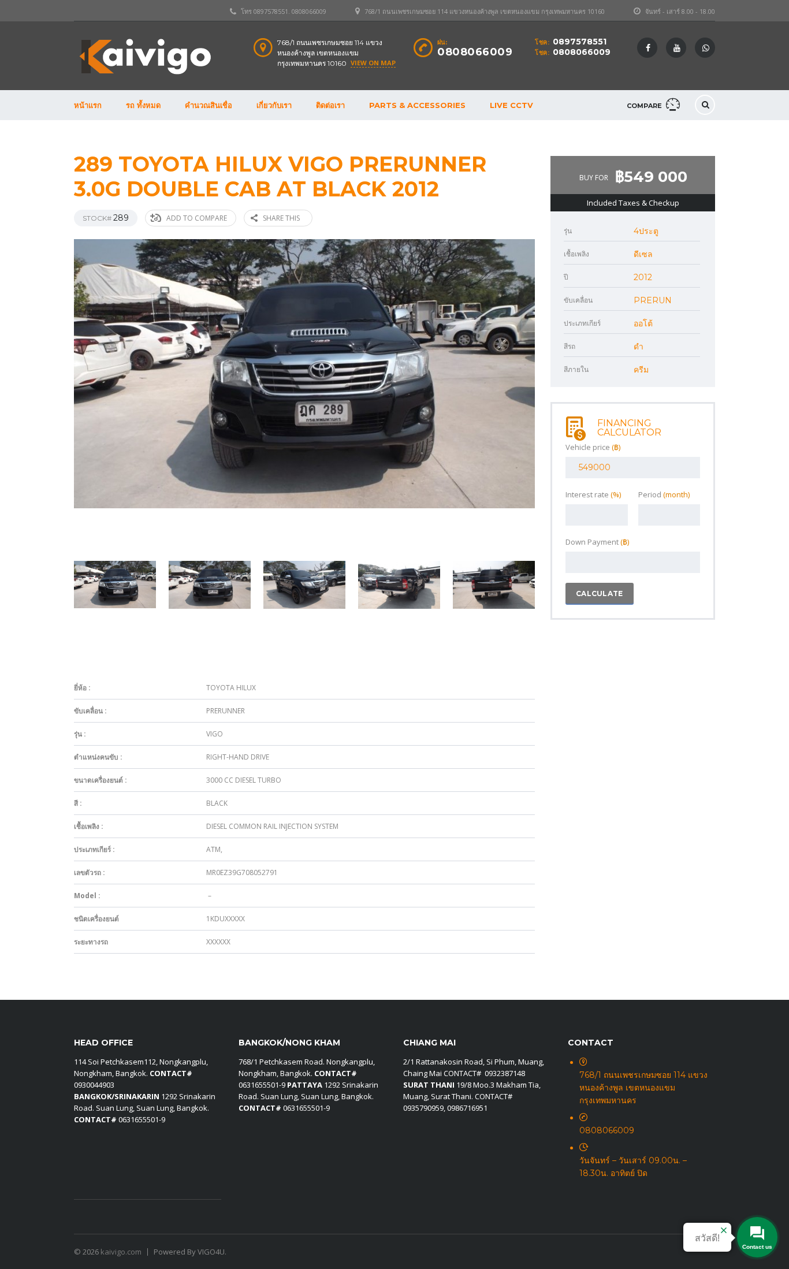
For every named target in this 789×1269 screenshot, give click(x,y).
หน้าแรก (88, 105)
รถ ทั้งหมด (143, 105)
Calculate (599, 593)
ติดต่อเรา (330, 105)
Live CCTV (511, 105)
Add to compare (196, 218)
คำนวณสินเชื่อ (208, 105)
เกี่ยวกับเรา (274, 105)
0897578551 (579, 41)
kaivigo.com (121, 1251)
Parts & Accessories (417, 105)
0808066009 (582, 52)
